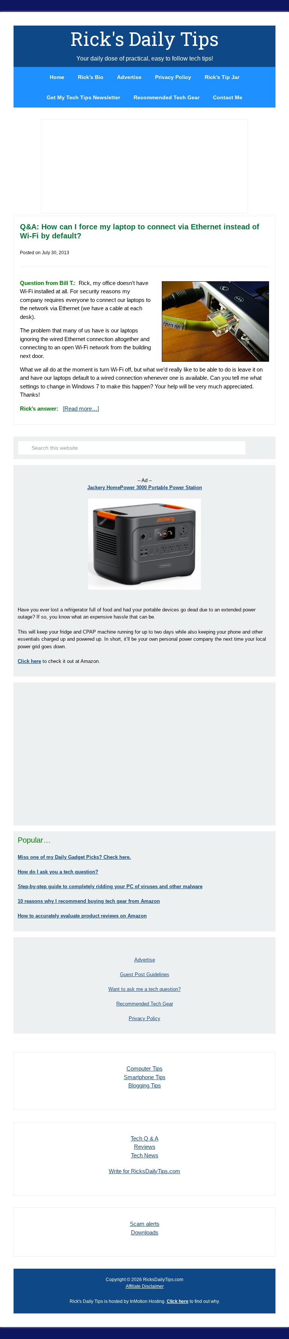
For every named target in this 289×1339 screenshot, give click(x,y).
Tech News (144, 1155)
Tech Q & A (144, 1138)
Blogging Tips (144, 1085)
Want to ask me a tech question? (144, 989)
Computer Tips (144, 1068)
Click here (178, 1301)
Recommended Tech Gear (144, 1004)
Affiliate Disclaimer (145, 1286)
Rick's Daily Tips (144, 38)
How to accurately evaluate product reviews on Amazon (82, 916)
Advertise (144, 960)
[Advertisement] (144, 754)
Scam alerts (145, 1224)
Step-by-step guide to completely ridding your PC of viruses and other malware (110, 886)
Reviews (144, 1146)
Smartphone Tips (145, 1077)
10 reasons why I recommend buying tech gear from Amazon (89, 901)
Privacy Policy (144, 1018)
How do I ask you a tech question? (58, 872)
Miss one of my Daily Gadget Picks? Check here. (74, 857)
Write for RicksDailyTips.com (144, 1171)
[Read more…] (81, 408)
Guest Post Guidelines (144, 974)
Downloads (144, 1232)
